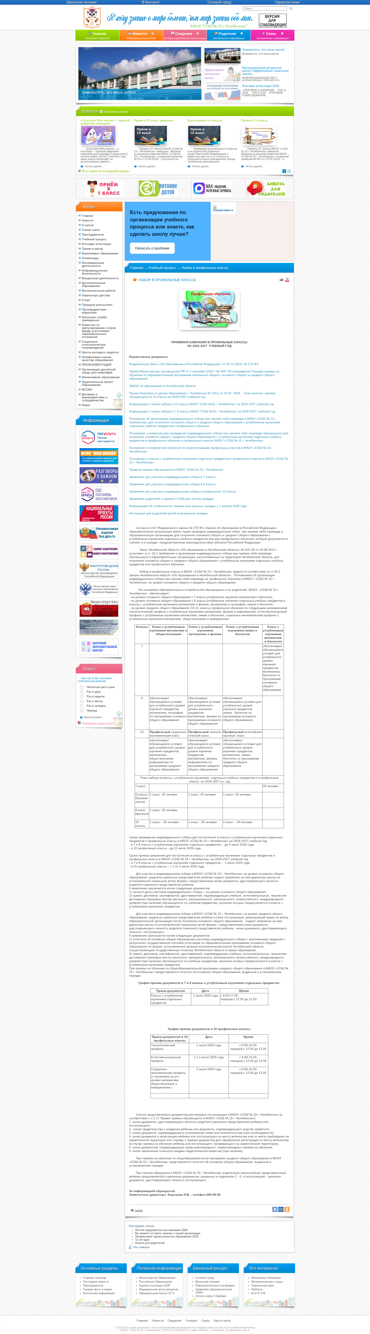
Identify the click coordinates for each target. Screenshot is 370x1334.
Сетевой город (204, 1277)
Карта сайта (222, 1320)
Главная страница (94, 1277)
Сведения (185, 36)
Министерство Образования (157, 1277)
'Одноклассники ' (288, 2)
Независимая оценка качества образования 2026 (166, 1236)
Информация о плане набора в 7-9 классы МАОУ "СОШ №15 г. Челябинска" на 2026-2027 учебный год (202, 411)
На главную (141, 1247)
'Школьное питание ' (82, 2)
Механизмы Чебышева (266, 1277)
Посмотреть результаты (97, 723)
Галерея (191, 1320)
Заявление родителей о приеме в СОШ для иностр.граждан (171, 498)
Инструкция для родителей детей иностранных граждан (168, 513)
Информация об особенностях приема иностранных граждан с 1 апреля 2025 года (188, 506)
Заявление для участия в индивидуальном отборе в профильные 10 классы (182, 491)
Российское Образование (155, 1281)
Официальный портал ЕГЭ (156, 1293)
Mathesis (257, 1289)
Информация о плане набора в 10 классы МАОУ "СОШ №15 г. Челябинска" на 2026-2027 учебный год (201, 404)
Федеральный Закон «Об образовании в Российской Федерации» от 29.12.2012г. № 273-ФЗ (193, 364)
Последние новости (96, 1281)
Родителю (228, 36)
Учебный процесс (162, 268)
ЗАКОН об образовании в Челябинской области (162, 386)
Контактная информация (99, 1293)
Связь (273, 36)
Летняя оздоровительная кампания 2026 (161, 1230)
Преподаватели (93, 1285)
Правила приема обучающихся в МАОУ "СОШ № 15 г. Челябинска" (176, 469)
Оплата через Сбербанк (210, 1296)
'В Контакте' (151, 2)
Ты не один (142, 1239)
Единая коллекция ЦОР (154, 1285)
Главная (97, 36)
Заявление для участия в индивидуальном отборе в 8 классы (172, 484)
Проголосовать (93, 717)
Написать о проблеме (152, 248)
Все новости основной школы (105, 171)
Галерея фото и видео (97, 1289)
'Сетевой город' (219, 2)
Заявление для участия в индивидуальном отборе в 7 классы (172, 477)
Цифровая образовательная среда (213, 1291)
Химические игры (262, 1285)
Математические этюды (266, 1281)
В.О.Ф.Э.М (258, 1293)
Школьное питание (207, 1281)
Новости (141, 36)
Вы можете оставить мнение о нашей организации (167, 1233)
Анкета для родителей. (150, 1242)
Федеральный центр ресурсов (158, 1289)
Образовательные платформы (215, 1285)
